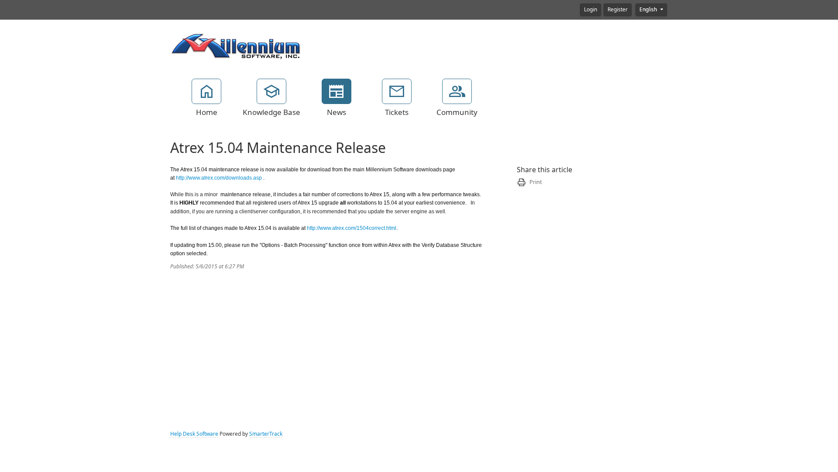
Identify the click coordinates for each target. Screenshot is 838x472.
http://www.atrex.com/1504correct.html (351, 228)
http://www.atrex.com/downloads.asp (219, 178)
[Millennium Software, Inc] (235, 45)
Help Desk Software (194, 434)
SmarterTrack (265, 434)
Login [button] (590, 10)
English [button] (648, 10)
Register (618, 10)
